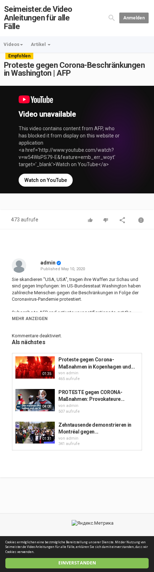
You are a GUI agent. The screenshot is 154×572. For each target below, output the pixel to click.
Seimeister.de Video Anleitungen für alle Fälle (38, 18)
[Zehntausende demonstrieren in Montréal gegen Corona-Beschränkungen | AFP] (35, 433)
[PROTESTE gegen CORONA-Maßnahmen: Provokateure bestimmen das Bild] (35, 400)
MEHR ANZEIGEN (30, 318)
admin (48, 263)
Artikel (39, 44)
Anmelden (134, 17)
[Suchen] (111, 17)
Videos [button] (11, 44)
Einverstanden (77, 563)
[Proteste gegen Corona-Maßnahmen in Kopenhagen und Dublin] (35, 367)
